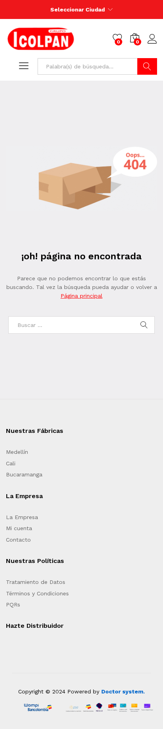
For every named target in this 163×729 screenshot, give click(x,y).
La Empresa (22, 517)
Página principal (81, 296)
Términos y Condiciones (37, 593)
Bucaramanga (24, 474)
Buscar (147, 66)
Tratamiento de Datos (35, 582)
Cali (10, 463)
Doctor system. (123, 691)
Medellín (17, 452)
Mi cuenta (19, 528)
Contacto (18, 539)
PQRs (13, 604)
